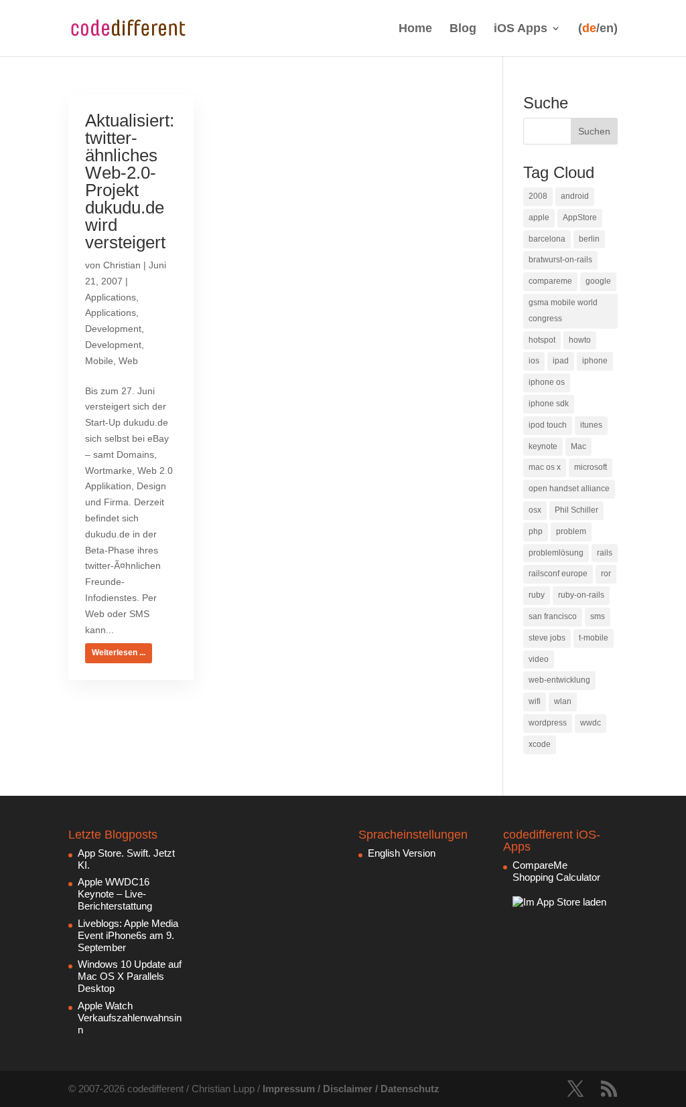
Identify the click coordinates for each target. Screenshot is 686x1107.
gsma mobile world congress (563, 310)
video (539, 659)
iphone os (547, 382)
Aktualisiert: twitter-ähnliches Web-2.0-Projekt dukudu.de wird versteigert (129, 181)
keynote (543, 446)
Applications (110, 297)
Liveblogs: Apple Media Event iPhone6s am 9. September (128, 935)
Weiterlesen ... (118, 652)
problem (571, 531)
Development (113, 328)
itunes (591, 425)
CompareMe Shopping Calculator (556, 871)
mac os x (545, 467)
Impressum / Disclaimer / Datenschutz (351, 1088)
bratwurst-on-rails (560, 259)
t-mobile (593, 638)
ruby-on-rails (581, 595)
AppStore (580, 217)
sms (597, 616)
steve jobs (547, 638)
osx (535, 510)
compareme (550, 281)
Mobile (99, 360)
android (575, 196)
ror (606, 573)
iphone (595, 360)
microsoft (590, 467)
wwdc (590, 723)
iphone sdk (549, 403)
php (536, 531)
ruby (537, 595)
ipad (561, 360)
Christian (122, 265)
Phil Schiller (576, 510)
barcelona (547, 239)
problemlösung (556, 553)
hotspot (542, 340)
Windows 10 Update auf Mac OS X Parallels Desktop (130, 976)
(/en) (598, 28)
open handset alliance (569, 488)
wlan (562, 701)
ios (534, 360)
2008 (538, 196)
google (598, 281)
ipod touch (548, 425)
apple (539, 217)
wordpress (548, 723)
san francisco (553, 616)
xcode (540, 744)
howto (580, 340)
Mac (578, 446)
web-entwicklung (559, 680)
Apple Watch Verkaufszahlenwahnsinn (130, 1017)
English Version (401, 853)
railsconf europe (558, 573)
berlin (589, 239)
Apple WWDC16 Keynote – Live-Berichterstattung (115, 894)
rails (604, 553)
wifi (535, 701)
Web (128, 360)
